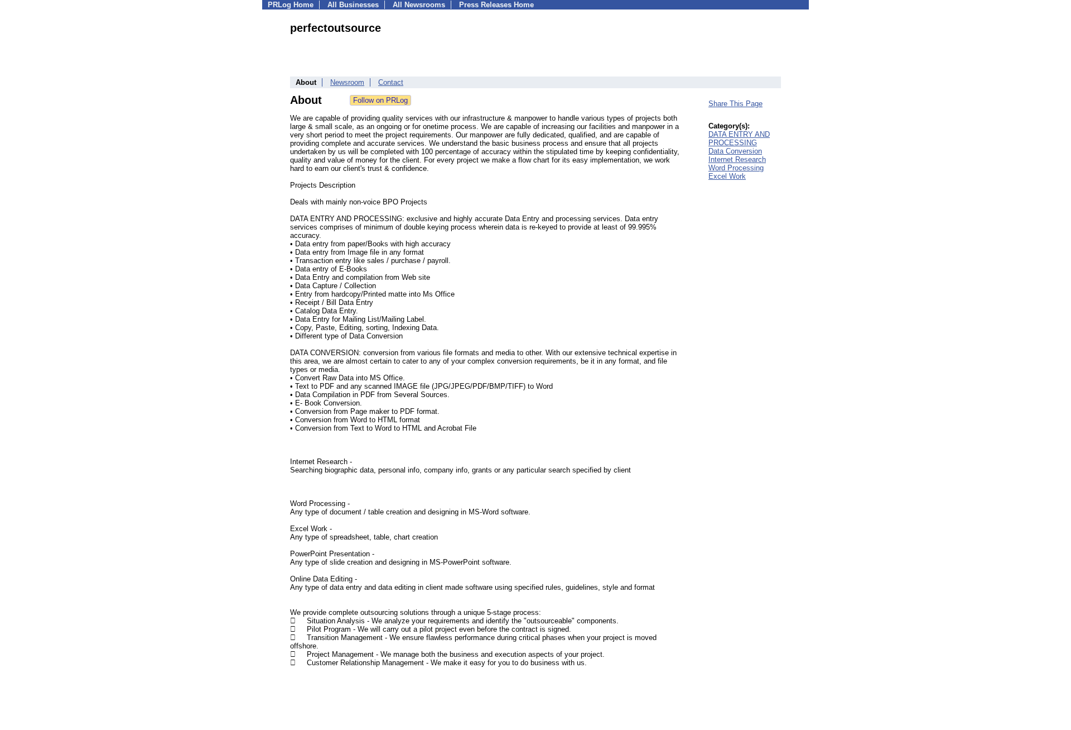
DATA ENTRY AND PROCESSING (739, 138)
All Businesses (353, 5)
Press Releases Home (496, 5)
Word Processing (736, 168)
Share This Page (735, 103)
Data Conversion (735, 151)
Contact (390, 82)
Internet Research (737, 159)
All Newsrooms (419, 5)
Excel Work (727, 176)
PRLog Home (290, 5)
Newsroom (347, 82)
